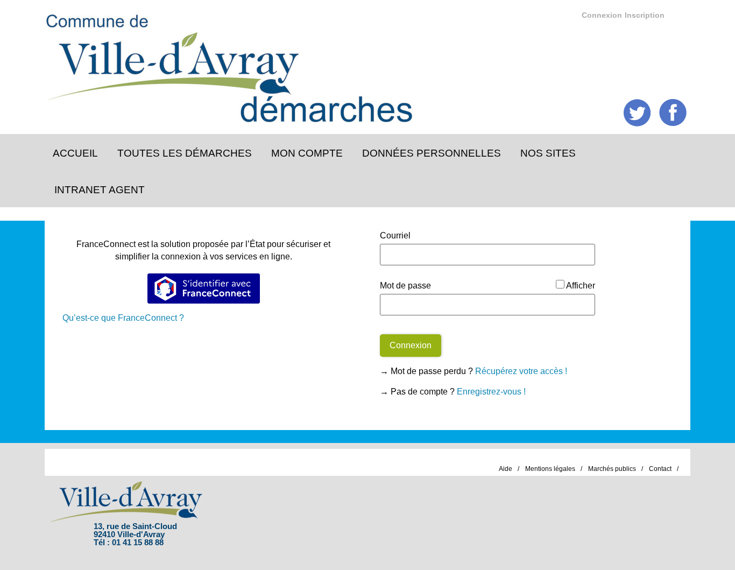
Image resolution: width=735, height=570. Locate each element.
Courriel (395, 235)
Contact (660, 469)
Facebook (673, 112)
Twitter (637, 112)
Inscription (645, 15)
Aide (505, 469)
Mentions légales (550, 469)
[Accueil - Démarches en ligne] (358, 65)
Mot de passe (405, 285)
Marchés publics (612, 469)
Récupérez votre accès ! (521, 371)
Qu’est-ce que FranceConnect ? (123, 317)
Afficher (580, 285)
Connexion (602, 15)
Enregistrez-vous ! (491, 391)
